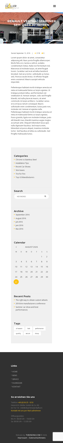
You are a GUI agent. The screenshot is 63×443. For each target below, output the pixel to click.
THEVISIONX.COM (33, 435)
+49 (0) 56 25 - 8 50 (25, 402)
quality (18, 333)
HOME (14, 371)
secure (28, 333)
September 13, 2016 (23, 53)
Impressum (22, 438)
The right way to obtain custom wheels (31, 300)
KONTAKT (16, 386)
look (28, 328)
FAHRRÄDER (17, 383)
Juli (19, 222)
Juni (19, 225)
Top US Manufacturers (25, 177)
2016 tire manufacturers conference (30, 303)
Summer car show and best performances (27, 308)
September (22, 214)
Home (24, 29)
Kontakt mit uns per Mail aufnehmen (26, 410)
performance (39, 328)
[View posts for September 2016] (16, 247)
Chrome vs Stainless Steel (26, 159)
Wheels (35, 29)
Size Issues (20, 170)
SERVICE (15, 379)
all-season (19, 328)
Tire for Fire (20, 174)
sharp (37, 333)
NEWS (14, 375)
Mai (19, 229)
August (21, 218)
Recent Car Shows (23, 166)
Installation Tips (22, 163)
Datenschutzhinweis (37, 438)
